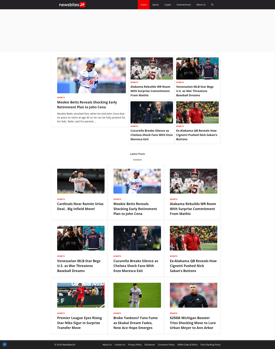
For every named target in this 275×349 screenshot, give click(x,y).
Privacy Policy (135, 344)
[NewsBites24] (72, 4)
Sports (155, 4)
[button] (212, 4)
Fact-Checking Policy (211, 344)
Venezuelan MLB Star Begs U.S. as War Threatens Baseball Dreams (195, 91)
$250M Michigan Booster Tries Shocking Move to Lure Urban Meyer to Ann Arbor (193, 323)
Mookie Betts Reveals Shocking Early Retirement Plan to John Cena (135, 208)
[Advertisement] (86, 30)
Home (144, 4)
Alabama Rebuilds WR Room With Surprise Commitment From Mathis (150, 91)
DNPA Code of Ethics (187, 344)
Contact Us (120, 344)
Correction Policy (166, 344)
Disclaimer (150, 344)
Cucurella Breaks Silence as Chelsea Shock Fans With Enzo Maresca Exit (151, 135)
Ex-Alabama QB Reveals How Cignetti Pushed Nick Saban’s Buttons (196, 135)
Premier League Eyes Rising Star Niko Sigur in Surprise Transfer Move (79, 323)
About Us (201, 4)
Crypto (167, 4)
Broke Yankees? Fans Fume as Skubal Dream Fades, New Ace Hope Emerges (135, 323)
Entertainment (184, 4)
